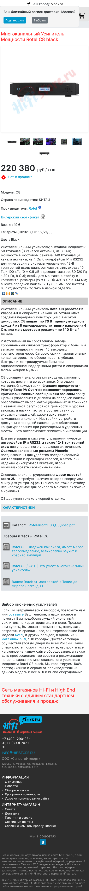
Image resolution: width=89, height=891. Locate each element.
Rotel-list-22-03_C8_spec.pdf (52, 525)
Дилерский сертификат (20, 217)
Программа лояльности (22, 794)
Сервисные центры (19, 821)
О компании (14, 781)
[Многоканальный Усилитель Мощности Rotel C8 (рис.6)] (77, 142)
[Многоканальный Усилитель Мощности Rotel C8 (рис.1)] (12, 142)
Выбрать (40, 20)
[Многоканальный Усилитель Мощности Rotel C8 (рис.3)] (38, 142)
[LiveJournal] (17, 292)
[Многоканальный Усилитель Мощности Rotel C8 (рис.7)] (44, 154)
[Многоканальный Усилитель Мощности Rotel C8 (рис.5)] (64, 142)
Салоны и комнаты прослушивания (31, 826)
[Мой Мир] (12, 292)
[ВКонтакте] (4, 292)
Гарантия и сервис (18, 817)
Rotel (33, 208)
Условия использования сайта (27, 798)
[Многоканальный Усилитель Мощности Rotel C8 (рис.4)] (51, 142)
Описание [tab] (12, 301)
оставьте (16, 614)
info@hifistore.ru (18, 753)
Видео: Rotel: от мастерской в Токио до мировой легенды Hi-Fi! (44, 584)
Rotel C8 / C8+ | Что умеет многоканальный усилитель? (48, 568)
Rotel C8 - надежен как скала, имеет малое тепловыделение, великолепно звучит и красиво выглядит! (47, 551)
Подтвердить (14, 20)
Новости (11, 786)
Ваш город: (47, 4)
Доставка (12, 813)
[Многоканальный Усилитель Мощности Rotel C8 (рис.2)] (25, 142)
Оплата (10, 809)
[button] (44, 177)
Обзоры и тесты (17, 790)
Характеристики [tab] (18, 507)
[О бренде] (40, 207)
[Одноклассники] (8, 292)
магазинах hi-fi (14, 639)
